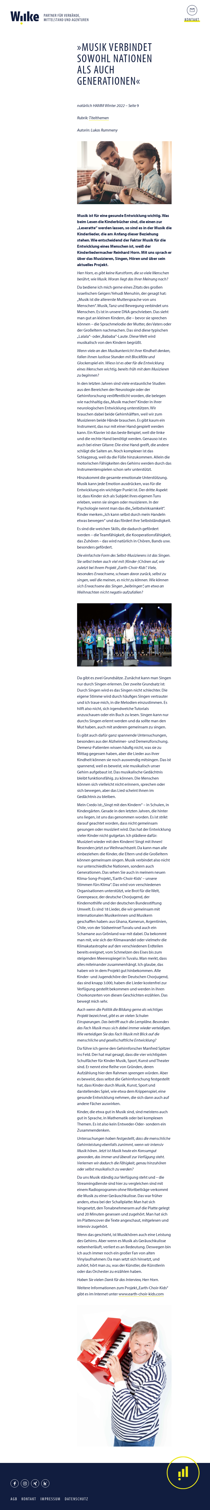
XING (35, 1483)
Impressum (50, 1498)
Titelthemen (99, 117)
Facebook (14, 1483)
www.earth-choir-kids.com (141, 1293)
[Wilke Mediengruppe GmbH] (51, 16)
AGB (13, 1498)
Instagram (25, 1483)
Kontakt (29, 1498)
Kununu (45, 1483)
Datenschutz (76, 1498)
